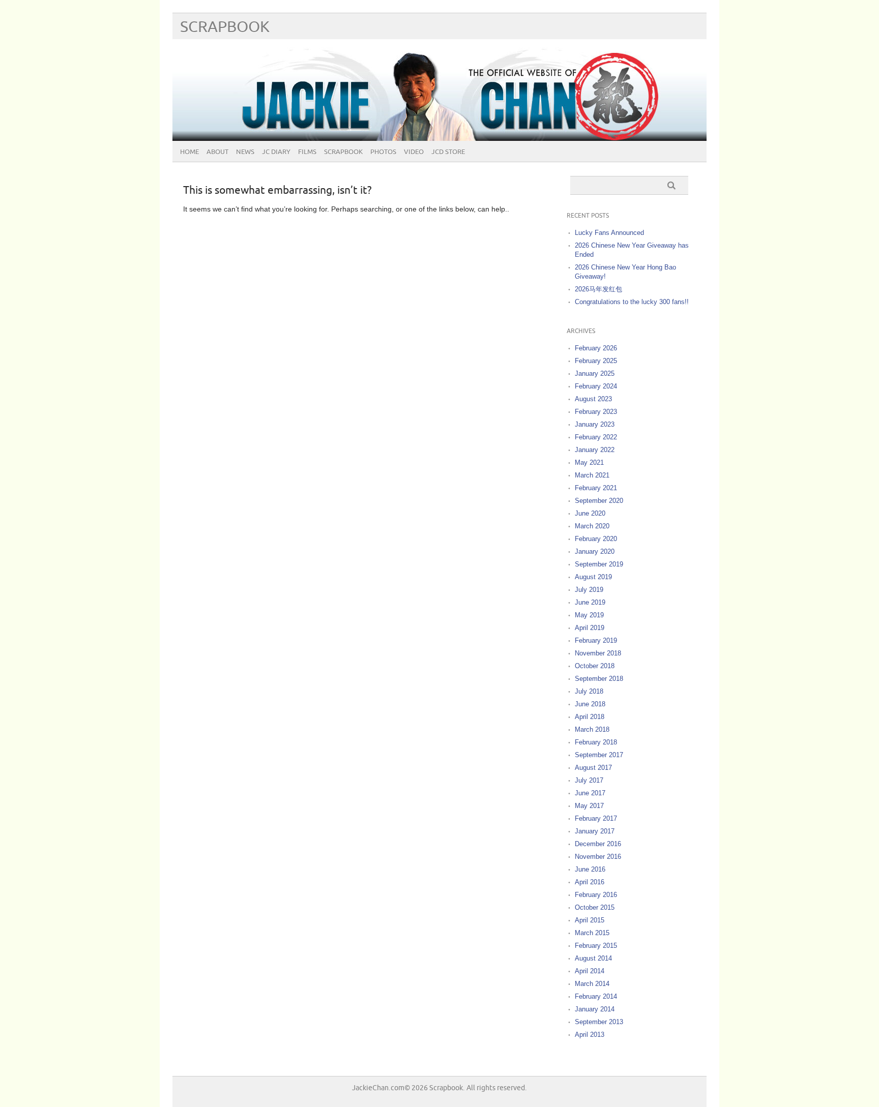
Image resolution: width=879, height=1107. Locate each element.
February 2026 (596, 348)
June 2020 (590, 513)
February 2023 (596, 411)
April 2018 (589, 717)
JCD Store (448, 152)
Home (189, 152)
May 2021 (589, 462)
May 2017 (589, 806)
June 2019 (590, 602)
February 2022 (596, 437)
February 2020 (596, 539)
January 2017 (594, 831)
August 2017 (593, 767)
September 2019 (599, 564)
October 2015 (594, 907)
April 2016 (589, 882)
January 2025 (594, 373)
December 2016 (598, 844)
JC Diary (276, 152)
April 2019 (589, 628)
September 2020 (599, 500)
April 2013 (589, 1034)
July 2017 (589, 780)
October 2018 (594, 666)
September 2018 (599, 678)
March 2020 (592, 526)
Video (414, 152)
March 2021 (592, 475)
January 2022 (594, 450)
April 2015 (589, 920)
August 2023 (593, 399)
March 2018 (592, 729)
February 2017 (596, 818)
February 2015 (596, 945)
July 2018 (589, 691)
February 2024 (596, 386)
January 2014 (594, 1009)
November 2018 (598, 653)
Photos (383, 152)
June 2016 (590, 869)
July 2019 (589, 589)
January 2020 (594, 551)
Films (307, 152)
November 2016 (598, 856)
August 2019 (593, 577)
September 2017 (599, 755)
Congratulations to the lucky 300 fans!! (632, 302)
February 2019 (596, 640)
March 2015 (592, 933)
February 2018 (596, 742)
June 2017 (590, 793)
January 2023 (594, 424)
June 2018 (590, 704)
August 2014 (593, 958)
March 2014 (592, 984)
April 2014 (589, 971)
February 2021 (596, 488)
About (217, 152)
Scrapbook (225, 27)
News (245, 152)
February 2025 (596, 361)
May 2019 (589, 615)
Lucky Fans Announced (609, 232)
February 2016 (596, 895)
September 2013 (599, 1022)
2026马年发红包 (598, 289)
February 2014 (596, 996)
